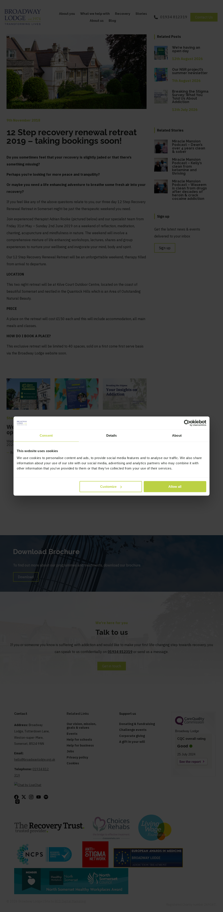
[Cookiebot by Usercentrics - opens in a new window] (187, 423)
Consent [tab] (46, 435)
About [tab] (177, 435)
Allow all (174, 486)
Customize (108, 486)
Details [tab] (111, 435)
